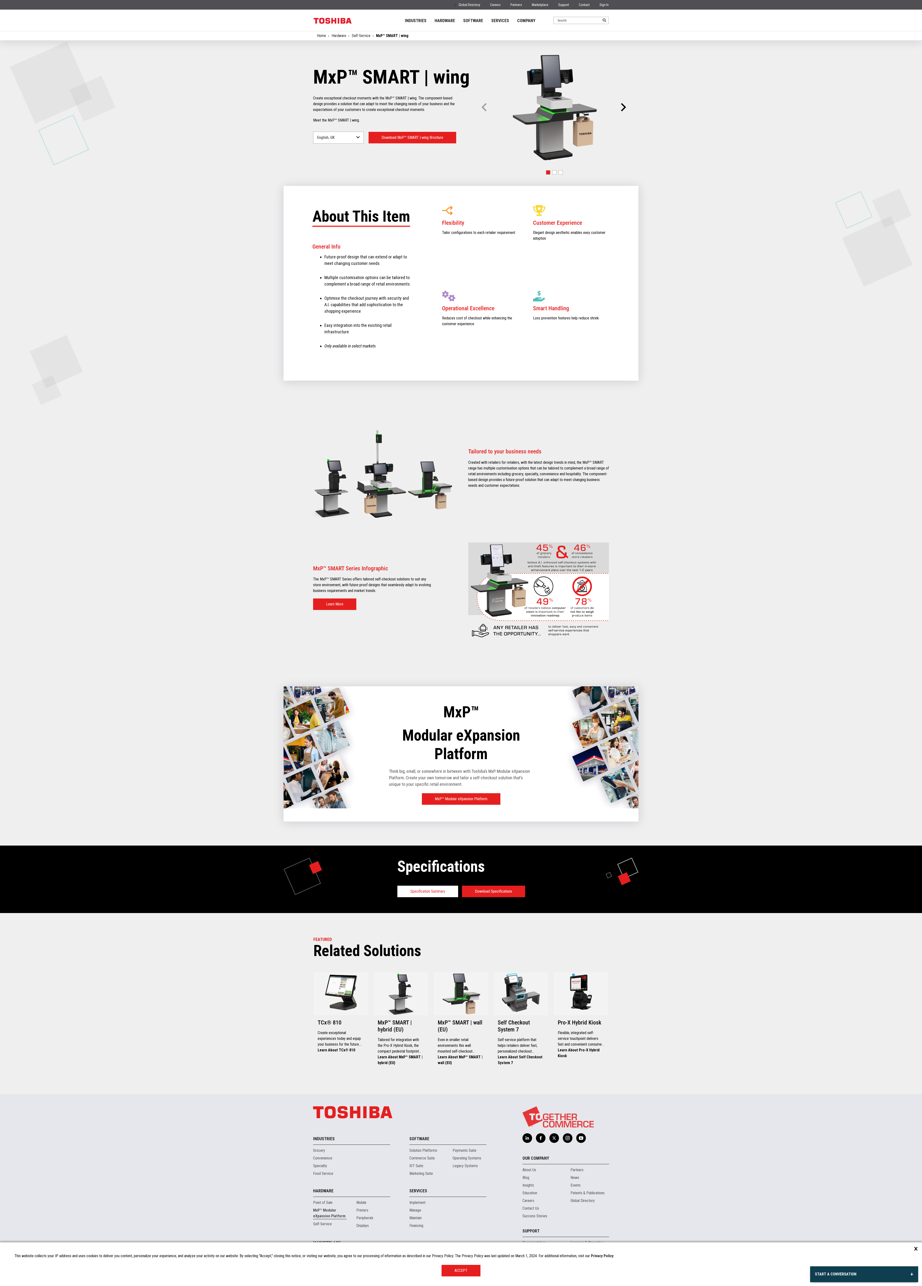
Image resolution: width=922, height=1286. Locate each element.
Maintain (415, 1218)
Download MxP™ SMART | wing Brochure (412, 137)
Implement (417, 1202)
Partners (516, 5)
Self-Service (361, 35)
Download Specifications (493, 891)
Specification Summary (427, 891)
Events (575, 1185)
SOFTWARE (473, 20)
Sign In (604, 5)
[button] (622, 107)
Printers (362, 1210)
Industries (324, 1138)
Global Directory (469, 5)
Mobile (361, 1202)
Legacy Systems (465, 1166)
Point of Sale (323, 1202)
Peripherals (364, 1218)
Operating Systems (467, 1158)
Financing (416, 1225)
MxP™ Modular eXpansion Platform (461, 799)
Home (321, 35)
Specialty (320, 1166)
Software (419, 1138)
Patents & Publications (587, 1193)
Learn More (334, 604)
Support (563, 5)
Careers (495, 5)
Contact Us (530, 1208)
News (574, 1177)
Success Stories (534, 1216)
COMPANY (526, 20)
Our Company (535, 1158)
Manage (415, 1210)
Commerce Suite (422, 1158)
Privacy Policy (602, 1256)
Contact (584, 5)
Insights (528, 1185)
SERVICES (500, 20)
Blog (525, 1177)
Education (529, 1193)
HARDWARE (445, 20)
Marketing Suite (421, 1173)
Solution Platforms (423, 1150)
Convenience (322, 1158)
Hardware (339, 35)
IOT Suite (416, 1166)
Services (418, 1190)
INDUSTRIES (415, 20)
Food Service (323, 1173)
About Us (529, 1170)
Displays (362, 1225)
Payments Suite (464, 1150)
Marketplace (540, 5)
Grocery (319, 1150)
